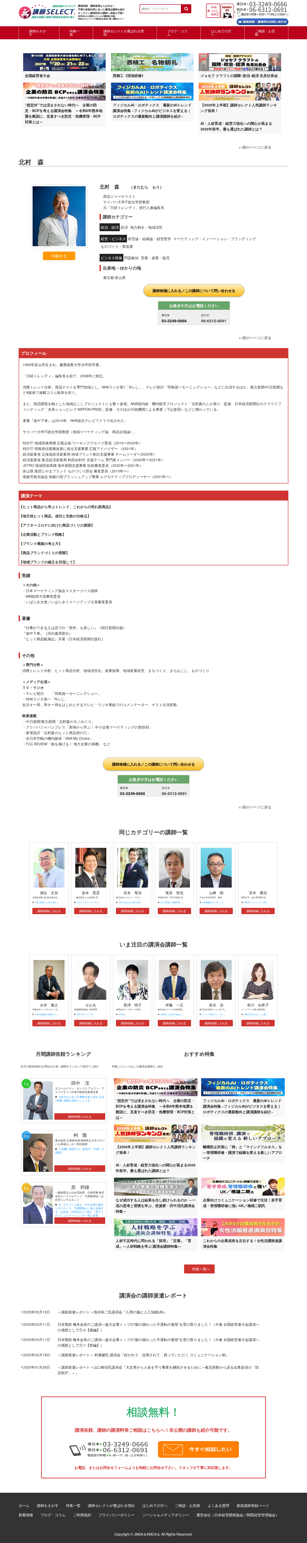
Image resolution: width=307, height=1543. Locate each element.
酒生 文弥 (49, 892)
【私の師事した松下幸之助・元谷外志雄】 (53, 902)
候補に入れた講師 (214, 10)
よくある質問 (218, 1505)
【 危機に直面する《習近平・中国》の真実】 (79, 1150)
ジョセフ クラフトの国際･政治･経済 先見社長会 (239, 75)
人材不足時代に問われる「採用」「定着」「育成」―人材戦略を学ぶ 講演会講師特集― (153, 1243)
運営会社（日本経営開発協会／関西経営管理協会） (237, 1514)
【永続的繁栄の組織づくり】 (47, 1014)
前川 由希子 (258, 1004)
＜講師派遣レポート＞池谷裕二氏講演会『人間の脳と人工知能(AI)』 (112, 1311)
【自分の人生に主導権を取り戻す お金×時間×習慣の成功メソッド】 (79, 1098)
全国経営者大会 (37, 75)
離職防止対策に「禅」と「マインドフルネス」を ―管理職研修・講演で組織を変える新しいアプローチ (242, 1152)
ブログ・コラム (177, 33)
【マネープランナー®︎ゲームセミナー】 (94, 902)
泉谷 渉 (216, 1004)
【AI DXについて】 (85, 1014)
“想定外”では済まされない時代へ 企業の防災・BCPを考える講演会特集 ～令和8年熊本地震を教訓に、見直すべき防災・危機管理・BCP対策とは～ (63, 113)
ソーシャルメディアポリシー (165, 1514)
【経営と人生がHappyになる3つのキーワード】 (181, 1014)
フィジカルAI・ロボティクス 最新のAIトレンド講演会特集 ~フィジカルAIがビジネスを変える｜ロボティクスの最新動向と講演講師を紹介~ (152, 110)
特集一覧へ (201, 1268)
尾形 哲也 (174, 892)
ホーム (24, 1505)
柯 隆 (82, 1135)
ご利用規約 (82, 1514)
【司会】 (122, 1014)
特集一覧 (75, 33)
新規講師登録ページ (253, 1505)
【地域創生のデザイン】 (213, 902)
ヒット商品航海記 (40, 638)
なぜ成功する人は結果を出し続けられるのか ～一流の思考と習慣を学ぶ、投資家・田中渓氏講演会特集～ (156, 1205)
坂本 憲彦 (91, 892)
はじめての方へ (221, 33)
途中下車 (33, 633)
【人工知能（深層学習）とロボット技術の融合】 (182, 902)
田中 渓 (80, 1083)
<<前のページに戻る (254, 147)
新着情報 (26, 1514)
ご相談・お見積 (265, 33)
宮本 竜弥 (133, 892)
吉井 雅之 (49, 1004)
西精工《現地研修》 (129, 75)
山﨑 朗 (216, 892)
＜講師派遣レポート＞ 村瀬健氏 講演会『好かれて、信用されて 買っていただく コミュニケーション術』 (143, 1354)
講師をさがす (37, 33)
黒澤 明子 (133, 1004)
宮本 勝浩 (258, 892)
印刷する (59, 256)
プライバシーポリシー (117, 1514)
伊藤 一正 (174, 1004)
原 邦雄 (80, 1187)
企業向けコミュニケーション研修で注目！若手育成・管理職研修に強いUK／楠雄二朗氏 (242, 1202)
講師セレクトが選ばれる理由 (123, 33)
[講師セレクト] (47, 14)
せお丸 (90, 1004)
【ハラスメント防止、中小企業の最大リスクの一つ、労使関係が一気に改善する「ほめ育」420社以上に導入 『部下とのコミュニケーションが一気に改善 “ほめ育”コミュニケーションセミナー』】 (79, 1213)
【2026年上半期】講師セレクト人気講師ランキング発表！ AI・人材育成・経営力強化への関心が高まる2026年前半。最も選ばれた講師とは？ (238, 117)
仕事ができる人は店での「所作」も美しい (60, 627)
